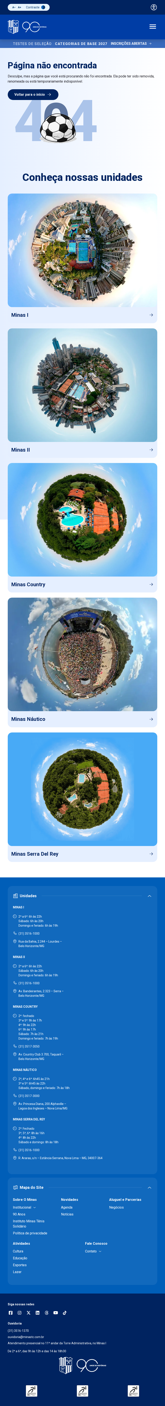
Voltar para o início (29, 94)
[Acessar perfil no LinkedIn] (37, 1313)
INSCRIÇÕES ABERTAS (129, 44)
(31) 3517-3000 (29, 1096)
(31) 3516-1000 (29, 933)
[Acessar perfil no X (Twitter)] (28, 1313)
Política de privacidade (30, 1233)
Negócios (116, 1207)
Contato (91, 1251)
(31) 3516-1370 (18, 1330)
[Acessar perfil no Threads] (46, 1313)
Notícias (67, 1214)
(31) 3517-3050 (29, 1046)
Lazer (17, 1272)
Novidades (69, 1200)
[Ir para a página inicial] (27, 27)
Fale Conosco (96, 1243)
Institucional (22, 1207)
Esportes (20, 1265)
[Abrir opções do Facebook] (10, 1313)
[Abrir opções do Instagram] (19, 1313)
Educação (20, 1258)
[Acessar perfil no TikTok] (64, 1313)
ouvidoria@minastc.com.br (26, 1337)
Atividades (21, 1243)
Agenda (66, 1207)
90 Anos (19, 1214)
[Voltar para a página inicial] (82, 1365)
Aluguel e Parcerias (125, 1200)
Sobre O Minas (25, 1200)
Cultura (18, 1251)
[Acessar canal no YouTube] (55, 1313)
